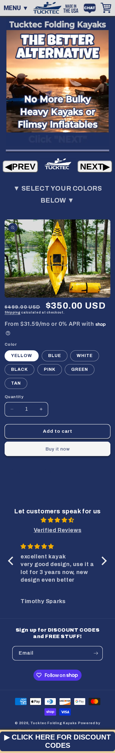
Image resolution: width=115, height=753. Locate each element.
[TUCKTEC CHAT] (91, 7)
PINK (50, 369)
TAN (16, 383)
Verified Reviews (58, 530)
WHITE (85, 355)
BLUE (54, 355)
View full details (30, 471)
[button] (12, 561)
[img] (57, 520)
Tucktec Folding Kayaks (53, 723)
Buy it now (57, 449)
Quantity (14, 397)
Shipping (13, 312)
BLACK (19, 369)
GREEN (79, 369)
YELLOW (21, 355)
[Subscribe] (95, 653)
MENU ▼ (16, 8)
